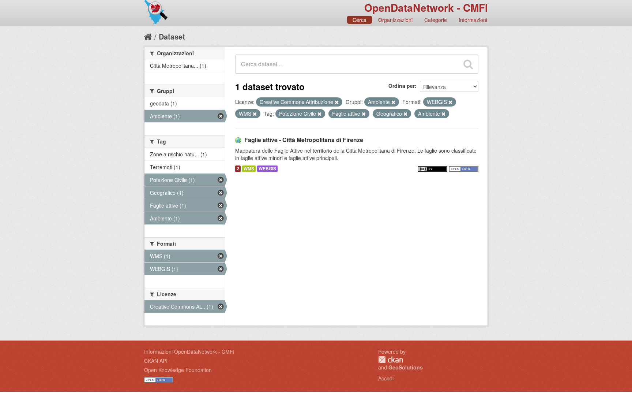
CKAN (390, 360)
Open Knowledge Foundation (178, 369)
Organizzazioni (395, 19)
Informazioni (473, 19)
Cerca (359, 19)
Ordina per (401, 85)
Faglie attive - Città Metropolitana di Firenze (303, 139)
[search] (468, 64)
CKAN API (156, 360)
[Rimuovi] (337, 102)
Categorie (435, 19)
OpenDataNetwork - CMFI (426, 7)
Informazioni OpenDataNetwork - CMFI (189, 351)
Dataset (172, 36)
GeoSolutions (405, 367)
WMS (249, 169)
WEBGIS (267, 169)
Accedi (386, 378)
